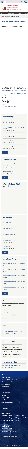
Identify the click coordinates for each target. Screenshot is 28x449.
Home (2, 16)
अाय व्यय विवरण (6, 246)
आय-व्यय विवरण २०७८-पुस (8, 228)
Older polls (4, 318)
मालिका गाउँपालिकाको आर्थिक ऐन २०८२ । (10, 147)
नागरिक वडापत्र (6, 400)
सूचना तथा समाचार (6, 100)
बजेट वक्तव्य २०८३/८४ (7, 121)
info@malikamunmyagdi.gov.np (9, 431)
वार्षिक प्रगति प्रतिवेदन (7, 411)
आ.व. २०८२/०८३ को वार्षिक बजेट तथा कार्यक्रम (12, 141)
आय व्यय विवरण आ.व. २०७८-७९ (9, 240)
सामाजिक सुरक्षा (5, 397)
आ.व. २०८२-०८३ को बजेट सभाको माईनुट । (11, 134)
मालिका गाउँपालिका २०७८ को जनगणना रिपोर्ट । (13, 420)
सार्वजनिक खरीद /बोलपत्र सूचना (9, 379)
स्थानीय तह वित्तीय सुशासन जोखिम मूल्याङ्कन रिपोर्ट (14, 418)
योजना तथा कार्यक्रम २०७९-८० (9, 171)
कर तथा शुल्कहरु (6, 384)
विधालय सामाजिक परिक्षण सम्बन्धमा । (13, 13)
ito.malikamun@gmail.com (7, 434)
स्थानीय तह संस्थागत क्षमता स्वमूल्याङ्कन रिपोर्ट (13, 415)
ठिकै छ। (5, 310)
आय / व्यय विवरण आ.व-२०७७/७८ (9, 234)
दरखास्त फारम (5, 386)
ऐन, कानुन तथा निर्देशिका (8, 382)
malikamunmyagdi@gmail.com (9, 436)
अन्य (5, 152)
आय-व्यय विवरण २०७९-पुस (8, 222)
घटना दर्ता (4, 395)
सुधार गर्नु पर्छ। (6, 312)
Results (4, 319)
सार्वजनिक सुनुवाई (6, 413)
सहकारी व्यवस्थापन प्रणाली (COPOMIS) (12, 402)
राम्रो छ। (5, 308)
